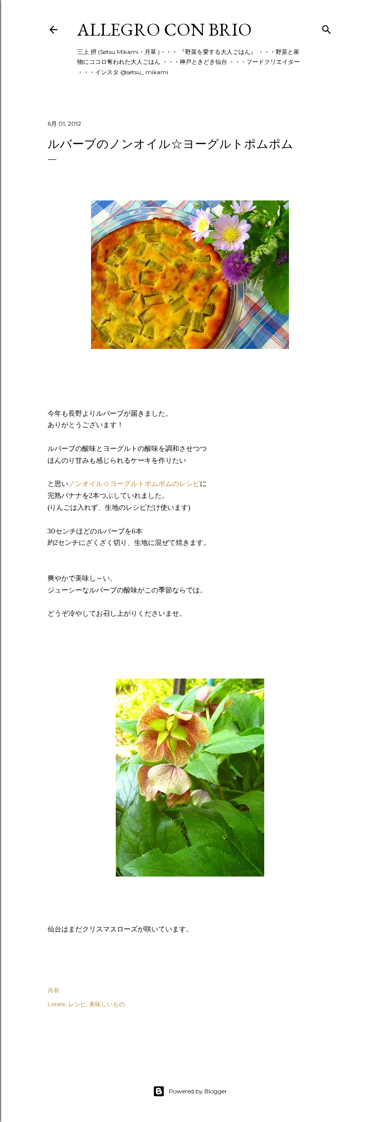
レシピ (77, 1004)
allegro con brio (164, 29)
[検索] (326, 27)
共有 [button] (53, 990)
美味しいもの (107, 1004)
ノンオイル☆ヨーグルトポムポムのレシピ (134, 483)
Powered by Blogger (198, 1091)
